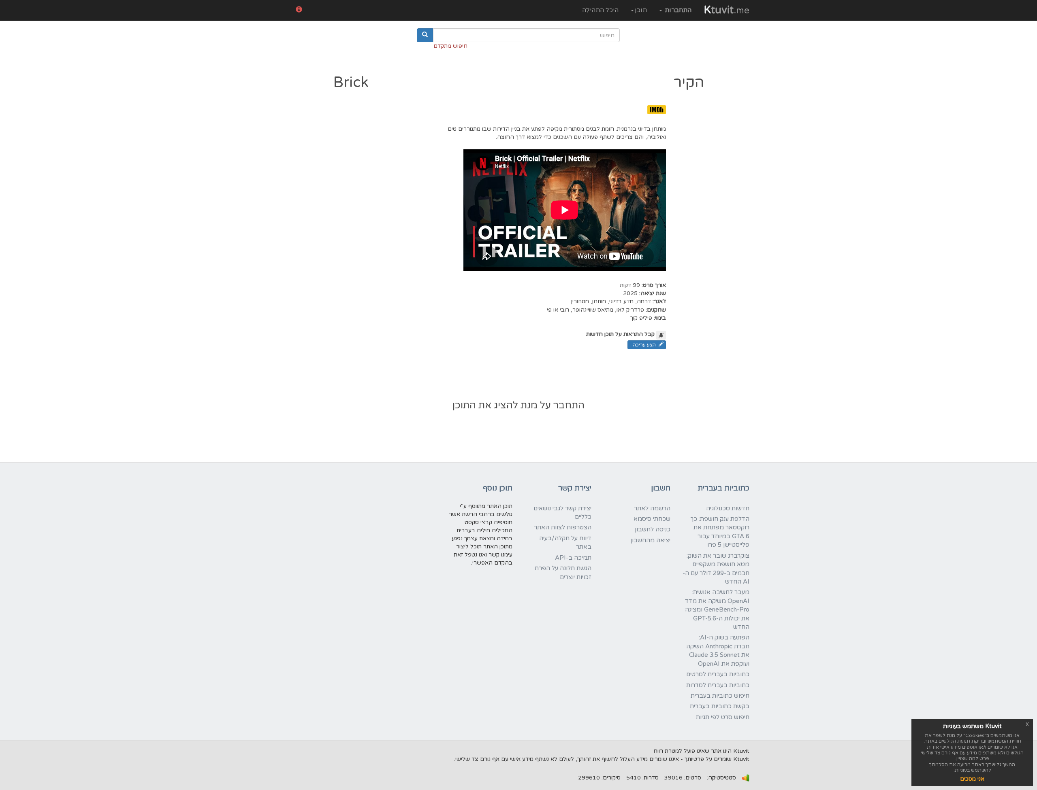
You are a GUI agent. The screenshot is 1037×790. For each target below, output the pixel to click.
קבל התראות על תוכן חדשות (620, 334)
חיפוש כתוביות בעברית (720, 695)
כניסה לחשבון (652, 529)
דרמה (644, 301)
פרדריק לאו (630, 309)
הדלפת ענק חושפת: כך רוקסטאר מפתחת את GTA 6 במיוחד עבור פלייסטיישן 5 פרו (719, 531)
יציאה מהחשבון (650, 540)
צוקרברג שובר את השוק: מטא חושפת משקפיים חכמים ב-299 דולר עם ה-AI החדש (716, 568)
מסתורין (580, 301)
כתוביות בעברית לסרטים (717, 674)
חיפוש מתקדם (450, 45)
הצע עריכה (644, 345)
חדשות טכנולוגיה (727, 508)
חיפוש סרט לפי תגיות (722, 717)
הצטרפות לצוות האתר (562, 527)
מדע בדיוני (621, 301)
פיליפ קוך (641, 317)
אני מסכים (972, 778)
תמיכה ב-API (573, 557)
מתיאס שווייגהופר (592, 309)
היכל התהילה (600, 10)
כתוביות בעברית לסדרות (717, 685)
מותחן (599, 301)
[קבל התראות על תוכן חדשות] (661, 335)
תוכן (641, 10)
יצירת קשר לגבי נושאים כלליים (562, 512)
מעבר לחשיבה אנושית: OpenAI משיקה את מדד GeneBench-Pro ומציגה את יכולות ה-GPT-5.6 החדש (717, 609)
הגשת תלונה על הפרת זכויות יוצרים (563, 572)
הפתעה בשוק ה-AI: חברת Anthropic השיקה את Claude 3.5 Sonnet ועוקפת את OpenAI (717, 650)
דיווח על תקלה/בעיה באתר (565, 542)
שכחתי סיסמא (652, 518)
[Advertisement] (518, 375)
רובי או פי (558, 309)
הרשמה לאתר (652, 508)
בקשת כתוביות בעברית (719, 706)
